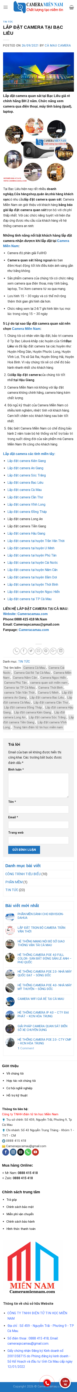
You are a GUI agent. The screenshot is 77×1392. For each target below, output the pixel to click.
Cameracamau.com (34, 630)
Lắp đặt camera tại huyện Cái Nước (32, 563)
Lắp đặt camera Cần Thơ (51, 702)
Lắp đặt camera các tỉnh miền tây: (29, 454)
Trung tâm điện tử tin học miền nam (38, 727)
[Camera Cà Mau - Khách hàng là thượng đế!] (39, 7)
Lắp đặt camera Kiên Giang (32, 712)
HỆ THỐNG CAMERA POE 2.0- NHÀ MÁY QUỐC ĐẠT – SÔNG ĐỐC (45, 973)
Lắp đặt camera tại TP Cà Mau (29, 599)
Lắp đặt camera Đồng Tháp (23, 707)
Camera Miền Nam (26, 328)
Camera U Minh (48, 692)
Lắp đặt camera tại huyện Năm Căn (32, 570)
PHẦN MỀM (14, 882)
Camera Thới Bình (50, 687)
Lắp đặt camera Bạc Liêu (47, 697)
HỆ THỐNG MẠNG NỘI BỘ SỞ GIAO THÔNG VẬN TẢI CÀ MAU (41, 943)
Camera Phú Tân (15, 683)
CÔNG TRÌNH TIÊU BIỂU (23, 874)
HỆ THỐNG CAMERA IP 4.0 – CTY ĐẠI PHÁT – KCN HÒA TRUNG (43, 1014)
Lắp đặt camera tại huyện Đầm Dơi (32, 577)
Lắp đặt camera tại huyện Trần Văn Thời (35, 541)
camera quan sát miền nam (48, 683)
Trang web (16, 832)
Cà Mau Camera (58, 45)
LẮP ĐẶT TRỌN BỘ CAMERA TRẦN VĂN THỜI (41, 929)
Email (13, 817)
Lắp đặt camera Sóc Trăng (47, 717)
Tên (12, 802)
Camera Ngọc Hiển (53, 678)
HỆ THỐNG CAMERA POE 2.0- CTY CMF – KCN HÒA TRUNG (44, 1041)
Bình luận (16, 769)
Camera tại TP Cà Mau (19, 687)
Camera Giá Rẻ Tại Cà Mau (32, 673)
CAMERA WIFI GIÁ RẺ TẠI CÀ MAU (41, 999)
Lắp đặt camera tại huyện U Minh (30, 548)
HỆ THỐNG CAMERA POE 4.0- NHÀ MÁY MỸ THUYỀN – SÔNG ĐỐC (45, 987)
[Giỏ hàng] (71, 7)
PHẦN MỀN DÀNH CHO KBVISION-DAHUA (41, 916)
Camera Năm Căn (25, 678)
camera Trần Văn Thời (19, 692)
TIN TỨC (8, 21)
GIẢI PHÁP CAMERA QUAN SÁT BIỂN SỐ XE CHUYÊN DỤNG (42, 1028)
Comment (26, 1048)
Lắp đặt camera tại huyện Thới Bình (32, 584)
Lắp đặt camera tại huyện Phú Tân (31, 555)
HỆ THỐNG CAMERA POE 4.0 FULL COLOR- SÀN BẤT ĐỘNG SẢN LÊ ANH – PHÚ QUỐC (44, 958)
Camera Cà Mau (34, 668)
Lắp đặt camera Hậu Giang (26, 533)
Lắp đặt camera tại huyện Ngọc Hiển (33, 592)
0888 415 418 (16, 1141)
